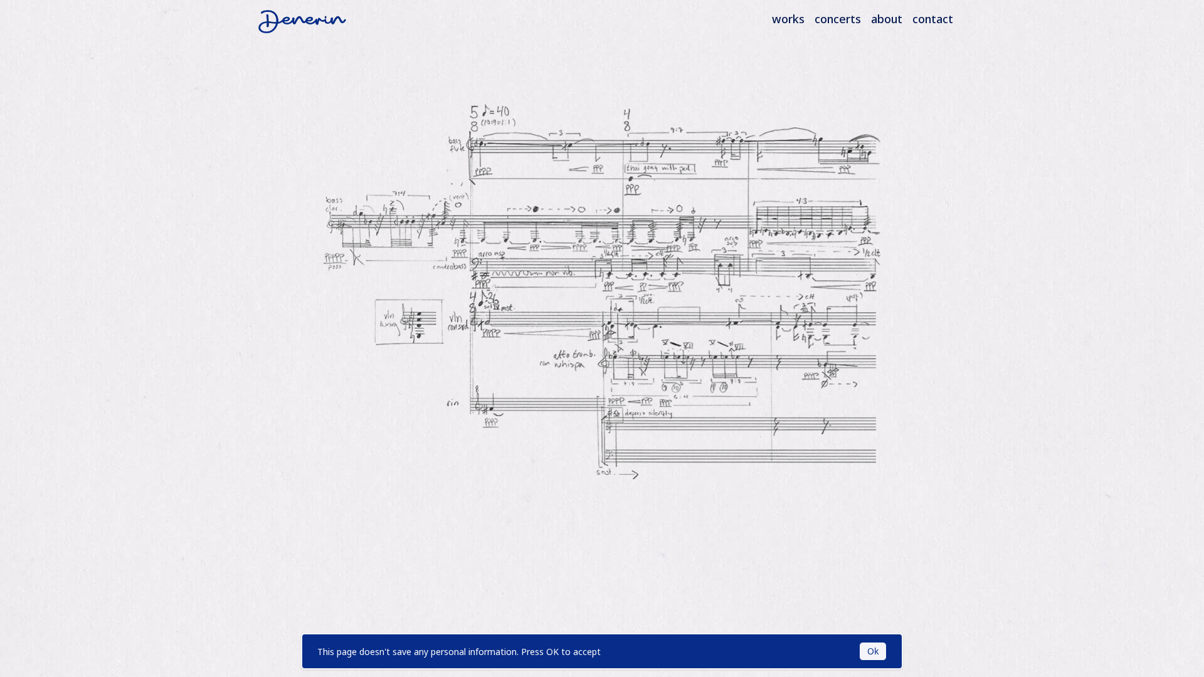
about (886, 18)
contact (932, 18)
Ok (873, 651)
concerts (838, 18)
